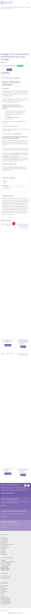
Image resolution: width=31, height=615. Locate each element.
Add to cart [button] (23, 346)
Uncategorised (5, 554)
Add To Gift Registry (5, 72)
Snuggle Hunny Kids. (17, 133)
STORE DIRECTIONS (6, 565)
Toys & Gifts (4, 548)
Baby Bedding (16, 7)
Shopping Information (6, 601)
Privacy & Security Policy (7, 602)
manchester (8, 157)
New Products (4, 540)
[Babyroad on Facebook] (25, 485)
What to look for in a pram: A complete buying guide (13, 487)
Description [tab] (5, 82)
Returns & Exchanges (6, 598)
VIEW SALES (4, 505)
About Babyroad (5, 585)
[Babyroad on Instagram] (28, 485)
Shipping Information (6, 599)
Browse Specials (5, 541)
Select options (7, 345)
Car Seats (4, 551)
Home (2, 7)
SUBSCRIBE (4, 516)
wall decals (15, 157)
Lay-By (3, 595)
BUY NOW (4, 527)
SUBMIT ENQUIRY (5, 577)
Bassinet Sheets (9, 78)
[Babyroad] (7, 3)
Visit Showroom (5, 588)
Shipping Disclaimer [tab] (7, 84)
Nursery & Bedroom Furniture (8, 7)
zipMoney (10, 164)
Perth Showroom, (17, 153)
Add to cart (9, 69)
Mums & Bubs (4, 545)
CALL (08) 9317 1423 (6, 576)
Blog (2, 587)
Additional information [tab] (14, 82)
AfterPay (4, 164)
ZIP (2, 594)
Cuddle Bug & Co (5, 538)
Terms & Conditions (5, 604)
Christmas (4, 537)
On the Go (4, 552)
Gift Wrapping (4, 591)
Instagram (16, 167)
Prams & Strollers (5, 547)
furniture (17, 156)
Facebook (10, 167)
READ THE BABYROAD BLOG (8, 493)
